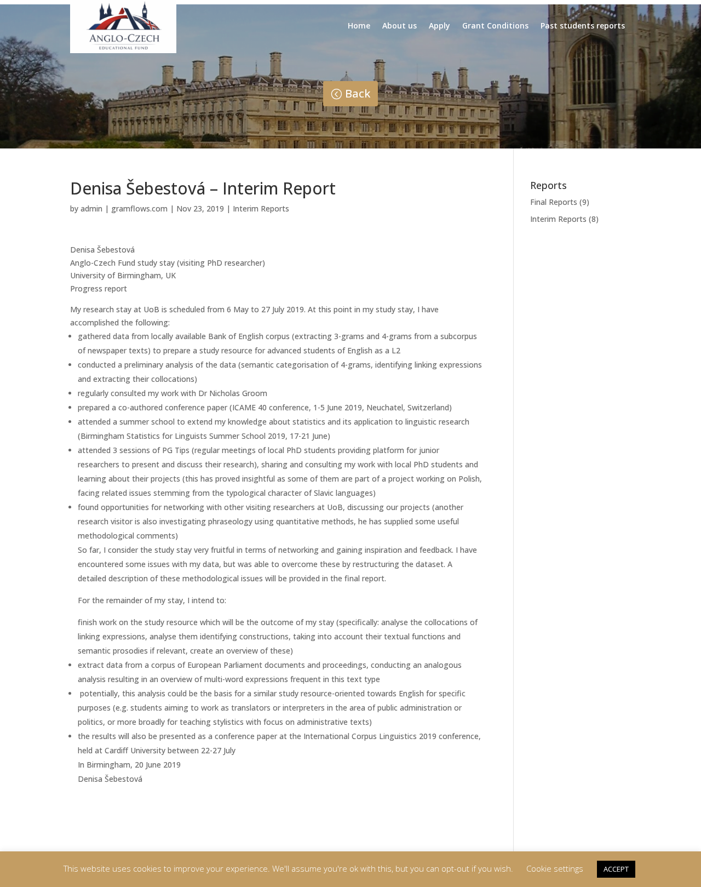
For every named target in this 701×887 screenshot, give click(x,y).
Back (357, 93)
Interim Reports (261, 208)
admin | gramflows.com (124, 208)
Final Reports (553, 202)
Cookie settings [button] (554, 868)
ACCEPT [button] (616, 869)
